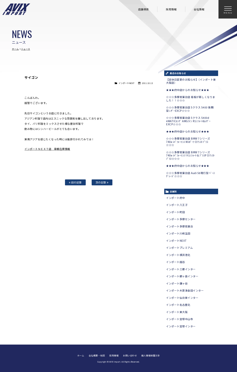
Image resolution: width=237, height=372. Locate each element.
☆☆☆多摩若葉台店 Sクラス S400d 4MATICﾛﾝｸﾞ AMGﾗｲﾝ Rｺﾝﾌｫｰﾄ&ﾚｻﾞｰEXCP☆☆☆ (188, 121)
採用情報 (171, 9)
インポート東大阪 (177, 312)
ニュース (25, 48)
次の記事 (101, 182)
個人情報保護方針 (150, 355)
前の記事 (76, 182)
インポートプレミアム (179, 247)
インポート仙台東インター (182, 298)
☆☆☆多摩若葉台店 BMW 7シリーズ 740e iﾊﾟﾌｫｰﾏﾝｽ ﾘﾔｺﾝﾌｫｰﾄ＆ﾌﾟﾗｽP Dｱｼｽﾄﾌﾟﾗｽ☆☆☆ (190, 155)
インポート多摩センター (181, 219)
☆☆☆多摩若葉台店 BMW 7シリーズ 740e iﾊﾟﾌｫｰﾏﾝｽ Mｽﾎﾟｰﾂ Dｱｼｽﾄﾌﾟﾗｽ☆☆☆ (188, 142)
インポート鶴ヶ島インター (182, 276)
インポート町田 (175, 212)
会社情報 (199, 9)
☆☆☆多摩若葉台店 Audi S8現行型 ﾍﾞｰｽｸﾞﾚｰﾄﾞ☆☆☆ (190, 174)
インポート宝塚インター (181, 326)
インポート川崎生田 (178, 233)
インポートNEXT (126, 83)
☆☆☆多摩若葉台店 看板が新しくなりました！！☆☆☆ (190, 98)
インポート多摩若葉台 (179, 226)
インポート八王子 (177, 205)
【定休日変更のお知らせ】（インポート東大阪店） (191, 81)
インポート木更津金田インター (185, 290)
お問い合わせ (130, 355)
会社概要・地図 (97, 355)
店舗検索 (143, 9)
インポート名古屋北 (178, 305)
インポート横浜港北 (178, 255)
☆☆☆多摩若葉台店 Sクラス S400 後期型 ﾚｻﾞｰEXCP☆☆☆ (189, 109)
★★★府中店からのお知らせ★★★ (187, 90)
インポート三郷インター (181, 269)
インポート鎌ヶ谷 (177, 283)
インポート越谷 (175, 262)
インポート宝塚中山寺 (179, 319)
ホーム (15, 48)
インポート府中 (175, 198)
